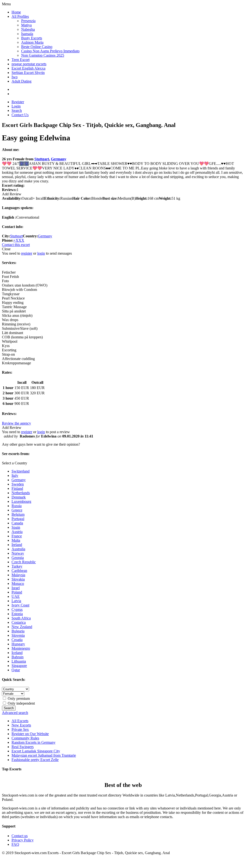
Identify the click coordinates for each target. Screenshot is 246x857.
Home (16, 12)
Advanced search (15, 713)
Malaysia (18, 575)
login (41, 253)
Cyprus (17, 609)
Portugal (18, 519)
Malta (16, 540)
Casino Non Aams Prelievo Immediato (50, 51)
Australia (18, 549)
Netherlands (21, 493)
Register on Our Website (30, 734)
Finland (17, 488)
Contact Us (20, 115)
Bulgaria (18, 631)
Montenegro (21, 648)
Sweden (18, 484)
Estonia (17, 614)
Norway (18, 553)
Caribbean (19, 571)
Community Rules (25, 738)
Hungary (18, 644)
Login (16, 106)
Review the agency (16, 423)
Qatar (16, 670)
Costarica (19, 622)
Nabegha (28, 29)
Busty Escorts (31, 38)
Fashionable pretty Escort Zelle (35, 760)
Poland (17, 592)
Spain (16, 527)
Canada (17, 523)
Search (17, 110)
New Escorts (21, 725)
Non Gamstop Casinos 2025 (42, 55)
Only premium (18, 698)
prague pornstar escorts (29, 64)
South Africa (21, 618)
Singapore (19, 666)
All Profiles (20, 16)
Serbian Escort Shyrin (28, 73)
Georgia (18, 558)
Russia (17, 506)
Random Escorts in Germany (33, 742)
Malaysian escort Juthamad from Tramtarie (44, 755)
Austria (17, 532)
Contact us (20, 836)
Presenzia (28, 21)
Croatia (17, 640)
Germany (58, 159)
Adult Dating (21, 81)
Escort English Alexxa (28, 68)
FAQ (15, 844)
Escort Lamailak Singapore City (36, 751)
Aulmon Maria (32, 42)
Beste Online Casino (36, 47)
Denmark (19, 497)
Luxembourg (21, 501)
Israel (16, 588)
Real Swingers (23, 747)
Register (18, 102)
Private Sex (20, 729)
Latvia (16, 601)
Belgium (18, 514)
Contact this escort (16, 245)
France (17, 536)
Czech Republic (24, 562)
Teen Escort (21, 60)
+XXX (18, 240)
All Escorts (20, 721)
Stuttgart (41, 159)
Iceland (17, 653)
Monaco (18, 583)
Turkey (17, 566)
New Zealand (22, 627)
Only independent (21, 703)
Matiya (26, 25)
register (26, 253)
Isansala (27, 34)
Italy (15, 475)
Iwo (15, 77)
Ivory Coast (20, 605)
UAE (16, 596)
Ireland (17, 545)
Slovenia (18, 635)
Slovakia (18, 579)
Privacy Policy (23, 840)
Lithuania (19, 661)
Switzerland (21, 471)
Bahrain (18, 657)
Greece (17, 510)
